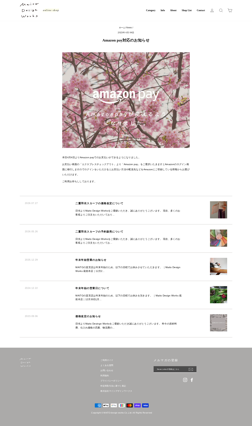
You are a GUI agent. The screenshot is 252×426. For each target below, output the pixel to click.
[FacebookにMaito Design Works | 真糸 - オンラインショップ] (192, 380)
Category (150, 10)
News (129, 27)
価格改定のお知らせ (88, 316)
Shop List (187, 10)
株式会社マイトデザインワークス (116, 391)
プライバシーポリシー (111, 381)
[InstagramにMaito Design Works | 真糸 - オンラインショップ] (185, 380)
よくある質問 (106, 365)
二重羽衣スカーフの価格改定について (99, 203)
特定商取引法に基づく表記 (113, 386)
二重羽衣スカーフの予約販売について (99, 231)
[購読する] (192, 369)
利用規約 (104, 375)
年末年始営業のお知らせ (91, 260)
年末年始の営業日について (92, 288)
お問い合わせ (106, 370)
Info (163, 10)
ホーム (122, 27)
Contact (201, 10)
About (173, 10)
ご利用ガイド (106, 360)
